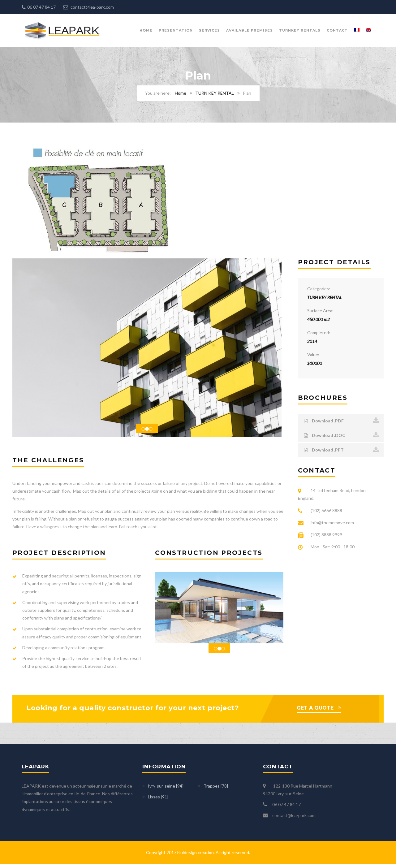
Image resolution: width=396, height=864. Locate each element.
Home (146, 30)
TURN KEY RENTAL (214, 93)
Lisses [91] (158, 796)
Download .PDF (327, 420)
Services (209, 30)
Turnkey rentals (300, 30)
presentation (176, 30)
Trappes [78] (216, 785)
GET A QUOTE (315, 708)
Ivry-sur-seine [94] (165, 785)
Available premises (249, 30)
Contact (337, 30)
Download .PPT (327, 449)
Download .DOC (328, 435)
